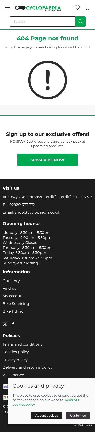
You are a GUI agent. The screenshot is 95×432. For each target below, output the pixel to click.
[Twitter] (5, 324)
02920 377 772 (22, 204)
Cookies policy (16, 352)
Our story (11, 280)
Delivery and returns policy (27, 367)
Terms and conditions (22, 344)
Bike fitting (13, 311)
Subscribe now (47, 160)
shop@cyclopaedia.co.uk (37, 212)
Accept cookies (46, 415)
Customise (78, 415)
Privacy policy (15, 360)
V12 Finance (13, 375)
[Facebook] (13, 324)
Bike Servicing (16, 303)
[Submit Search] (80, 21)
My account (13, 296)
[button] (7, 7)
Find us (9, 288)
